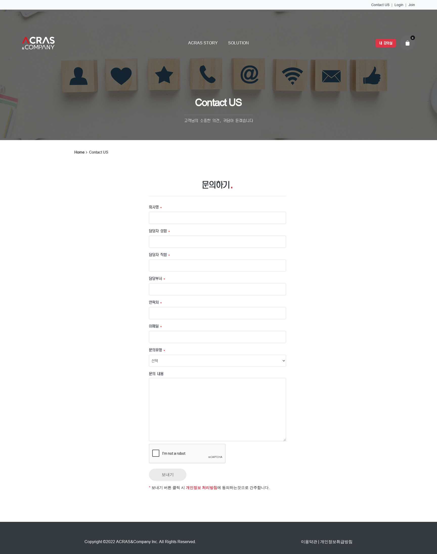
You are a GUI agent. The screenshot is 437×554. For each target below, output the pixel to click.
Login (399, 5)
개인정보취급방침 (336, 541)
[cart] (407, 42)
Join (411, 5)
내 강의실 (385, 43)
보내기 (168, 474)
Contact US (380, 5)
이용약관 (309, 541)
